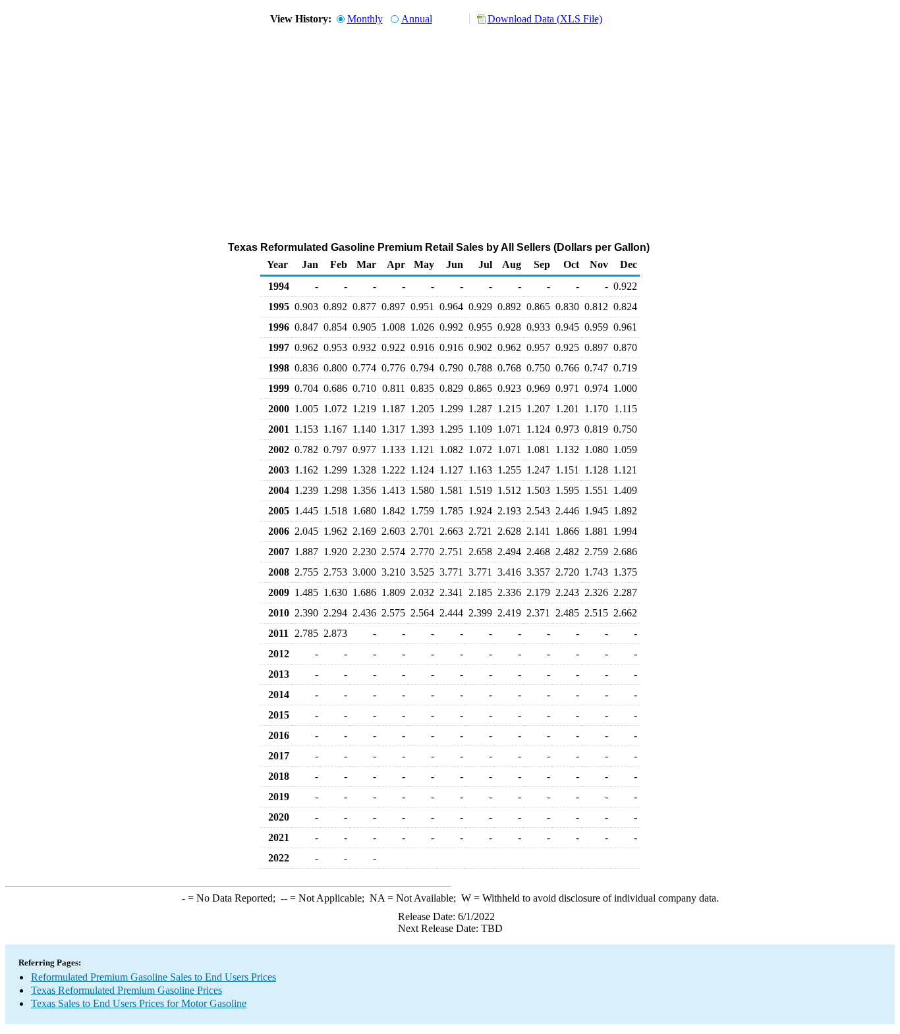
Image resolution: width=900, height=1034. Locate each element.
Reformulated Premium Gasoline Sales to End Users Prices (153, 977)
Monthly (365, 18)
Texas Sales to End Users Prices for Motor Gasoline (138, 1003)
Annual (416, 18)
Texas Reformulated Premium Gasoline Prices (126, 990)
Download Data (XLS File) (545, 18)
